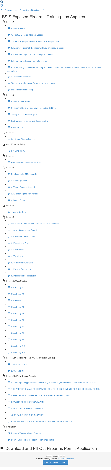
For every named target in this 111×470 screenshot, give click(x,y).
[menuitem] (1, 6)
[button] (1, 2)
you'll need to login (66, 458)
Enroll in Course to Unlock (55, 462)
